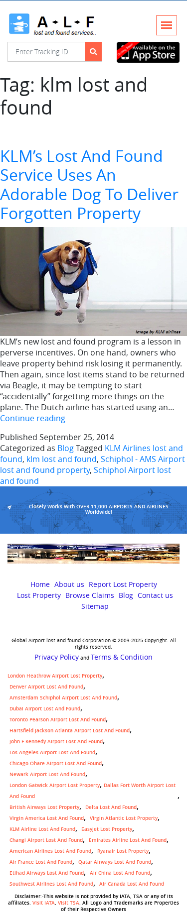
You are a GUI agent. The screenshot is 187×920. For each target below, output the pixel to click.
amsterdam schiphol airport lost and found (63, 697)
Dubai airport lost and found (44, 708)
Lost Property (39, 595)
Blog (65, 448)
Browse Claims (89, 595)
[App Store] (148, 52)
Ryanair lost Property (123, 851)
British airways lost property (44, 807)
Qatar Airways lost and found (114, 862)
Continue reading (32, 418)
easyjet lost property (106, 829)
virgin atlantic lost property (124, 818)
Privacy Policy (56, 657)
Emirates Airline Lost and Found (128, 840)
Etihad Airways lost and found (46, 873)
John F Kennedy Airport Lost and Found (56, 741)
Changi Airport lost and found (46, 840)
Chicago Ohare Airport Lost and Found (55, 763)
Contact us (155, 595)
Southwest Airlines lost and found (51, 884)
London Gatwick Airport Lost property (54, 785)
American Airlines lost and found (50, 851)
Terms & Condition (122, 657)
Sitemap (95, 606)
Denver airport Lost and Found (46, 687)
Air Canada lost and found (131, 884)
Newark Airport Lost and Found (47, 774)
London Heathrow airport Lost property (54, 676)
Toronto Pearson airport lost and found (57, 719)
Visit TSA (68, 903)
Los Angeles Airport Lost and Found (52, 752)
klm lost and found (61, 459)
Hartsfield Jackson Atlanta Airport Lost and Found (69, 730)
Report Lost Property (123, 584)
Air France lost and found (40, 862)
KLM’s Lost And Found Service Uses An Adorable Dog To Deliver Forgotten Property (89, 184)
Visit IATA (43, 903)
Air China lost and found (120, 873)
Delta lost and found (111, 807)
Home (40, 584)
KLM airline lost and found (42, 829)
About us (69, 584)
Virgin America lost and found (46, 818)
